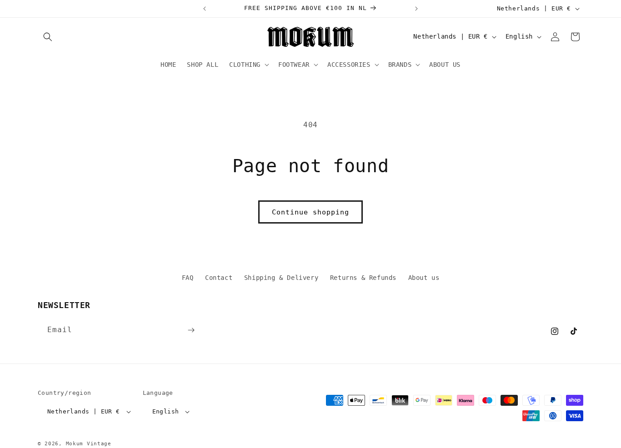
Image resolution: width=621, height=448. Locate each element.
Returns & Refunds (363, 277)
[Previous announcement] (205, 8)
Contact (218, 277)
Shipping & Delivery (281, 277)
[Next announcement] (416, 8)
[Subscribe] (191, 330)
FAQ (188, 277)
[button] (48, 37)
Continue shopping (310, 212)
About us (424, 277)
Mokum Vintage (88, 444)
